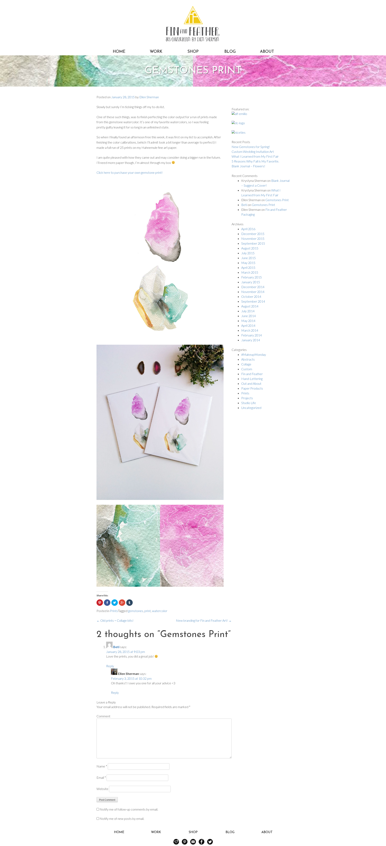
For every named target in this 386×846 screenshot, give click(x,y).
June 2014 (248, 316)
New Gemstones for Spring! (251, 147)
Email (101, 777)
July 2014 (248, 311)
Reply (110, 666)
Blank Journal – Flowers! (248, 166)
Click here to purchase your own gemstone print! (129, 172)
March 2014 (249, 330)
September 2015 (253, 243)
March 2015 (249, 272)
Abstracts (248, 359)
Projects (247, 398)
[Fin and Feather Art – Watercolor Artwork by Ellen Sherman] (193, 40)
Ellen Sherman (149, 97)
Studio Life (248, 403)
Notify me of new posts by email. (122, 818)
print (147, 611)
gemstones (135, 611)
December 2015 (252, 234)
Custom (246, 369)
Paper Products (252, 388)
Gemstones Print (277, 200)
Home (119, 52)
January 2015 (250, 282)
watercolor (159, 611)
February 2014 (251, 335)
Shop (193, 52)
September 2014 (253, 301)
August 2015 (249, 248)
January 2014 (250, 340)
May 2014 (248, 321)
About (267, 52)
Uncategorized (251, 408)
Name (101, 766)
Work (156, 52)
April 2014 (248, 325)
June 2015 (248, 258)
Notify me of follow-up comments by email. (129, 809)
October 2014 (251, 296)
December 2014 (252, 287)
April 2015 (248, 267)
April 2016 (248, 229)
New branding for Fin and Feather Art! (204, 620)
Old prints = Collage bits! (114, 620)
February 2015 (251, 277)
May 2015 (248, 263)
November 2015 (252, 238)
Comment (103, 716)
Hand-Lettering (252, 379)
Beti (116, 647)
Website (102, 789)
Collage (246, 364)
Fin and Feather (252, 374)
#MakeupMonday (253, 354)
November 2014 (252, 292)
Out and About (251, 383)
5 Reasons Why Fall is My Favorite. (255, 161)
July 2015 (248, 253)
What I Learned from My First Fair (255, 156)
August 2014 (249, 306)
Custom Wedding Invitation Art (253, 151)
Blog (230, 52)
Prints (114, 611)
